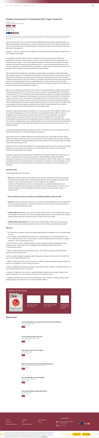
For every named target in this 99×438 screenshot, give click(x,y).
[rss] (89, 424)
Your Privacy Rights (66, 434)
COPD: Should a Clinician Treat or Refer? (32, 350)
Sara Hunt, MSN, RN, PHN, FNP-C (15, 23)
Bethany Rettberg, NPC (27, 352)
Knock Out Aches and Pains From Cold (32, 336)
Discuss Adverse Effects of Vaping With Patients (34, 391)
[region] (49, 434)
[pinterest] (13, 33)
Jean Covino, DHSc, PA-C (41, 365)
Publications (17, 5)
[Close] (96, 434)
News (7, 5)
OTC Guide (23, 5)
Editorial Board (42, 420)
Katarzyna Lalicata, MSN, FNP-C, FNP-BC (31, 338)
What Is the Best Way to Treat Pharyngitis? (33, 377)
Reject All (76, 434)
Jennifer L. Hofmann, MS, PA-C (28, 365)
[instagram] (86, 424)
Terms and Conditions (11, 424)
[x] (82, 424)
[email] (16, 33)
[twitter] (9, 33)
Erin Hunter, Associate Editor (28, 323)
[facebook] (7, 33)
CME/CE (28, 5)
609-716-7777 (62, 425)
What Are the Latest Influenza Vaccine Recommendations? (37, 364)
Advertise (24, 420)
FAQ (23, 422)
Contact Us (8, 422)
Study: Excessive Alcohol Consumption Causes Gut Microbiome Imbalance (41, 322)
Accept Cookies (86, 434)
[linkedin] (11, 33)
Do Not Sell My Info (27, 424)
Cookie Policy (44, 436)
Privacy (40, 422)
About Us (8, 420)
